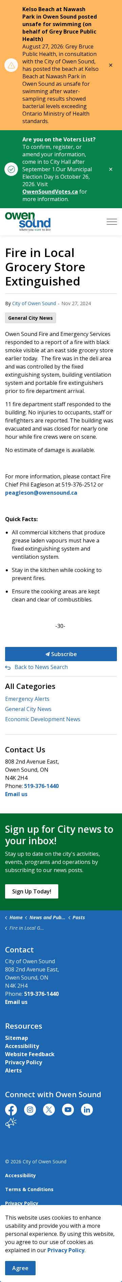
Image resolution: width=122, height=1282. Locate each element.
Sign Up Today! (31, 891)
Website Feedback (30, 1054)
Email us (16, 794)
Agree (20, 1268)
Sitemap (16, 1038)
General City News (30, 318)
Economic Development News (42, 719)
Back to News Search (41, 667)
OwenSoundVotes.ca (50, 191)
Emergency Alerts (27, 699)
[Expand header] (112, 221)
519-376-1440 (41, 786)
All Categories (30, 686)
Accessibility (22, 1046)
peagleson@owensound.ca (41, 492)
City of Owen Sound (34, 303)
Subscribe (63, 654)
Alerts (13, 1070)
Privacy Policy (23, 1062)
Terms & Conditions (29, 1189)
